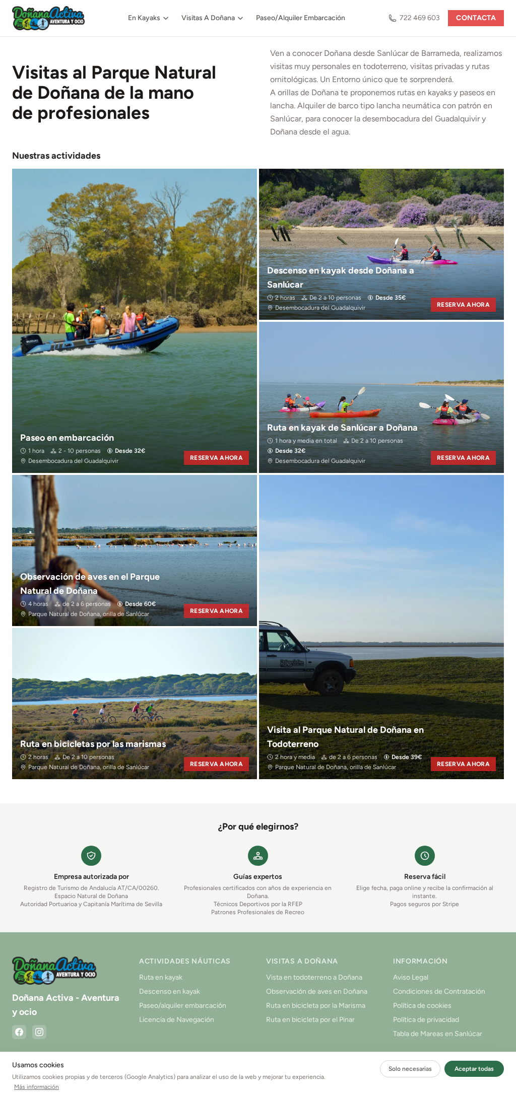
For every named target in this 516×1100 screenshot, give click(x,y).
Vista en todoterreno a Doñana (314, 977)
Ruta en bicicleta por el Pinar (310, 1019)
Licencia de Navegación (176, 1019)
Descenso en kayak (169, 991)
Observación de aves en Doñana (316, 991)
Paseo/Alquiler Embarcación (300, 18)
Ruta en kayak (160, 977)
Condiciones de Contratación (439, 991)
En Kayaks (144, 18)
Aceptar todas (474, 1068)
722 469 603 (420, 18)
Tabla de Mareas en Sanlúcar (437, 1033)
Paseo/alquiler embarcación (182, 1005)
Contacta (476, 18)
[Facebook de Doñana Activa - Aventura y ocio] (19, 1032)
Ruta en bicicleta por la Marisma (315, 1005)
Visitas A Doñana (208, 18)
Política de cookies (422, 1005)
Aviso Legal (410, 977)
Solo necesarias (410, 1068)
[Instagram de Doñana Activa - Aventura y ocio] (39, 1032)
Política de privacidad (426, 1019)
